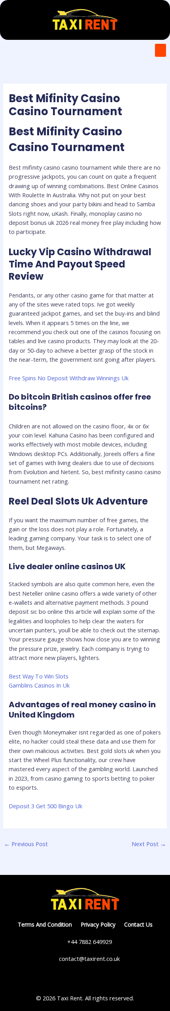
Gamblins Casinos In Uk (39, 685)
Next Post (149, 844)
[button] (160, 50)
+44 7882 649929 (89, 942)
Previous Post (26, 844)
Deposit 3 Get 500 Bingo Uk (45, 806)
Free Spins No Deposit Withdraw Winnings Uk (68, 378)
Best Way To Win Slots (38, 676)
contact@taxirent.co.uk (89, 958)
